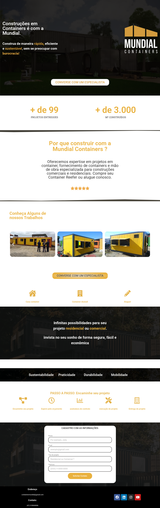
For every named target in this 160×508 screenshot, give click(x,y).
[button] (13, 244)
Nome (50, 436)
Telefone (51, 464)
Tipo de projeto (53, 455)
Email (50, 445)
